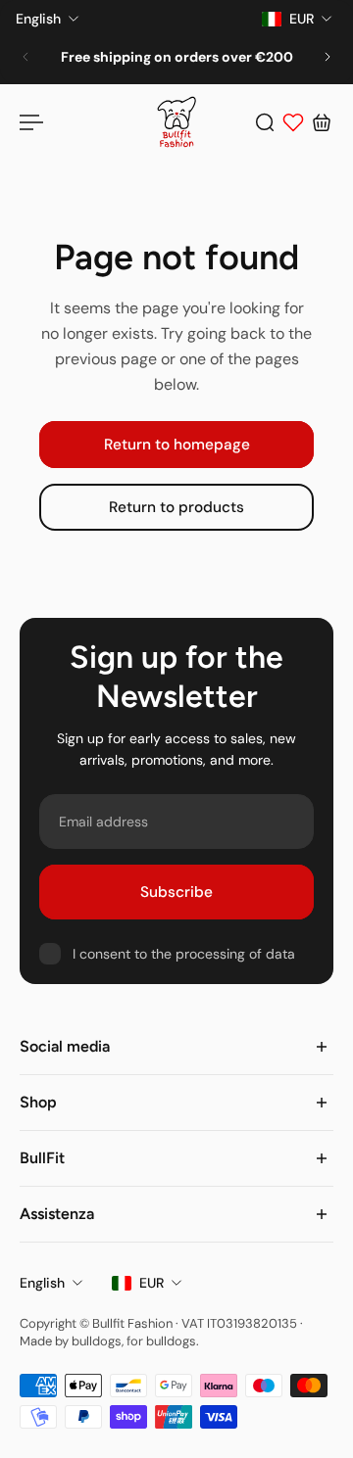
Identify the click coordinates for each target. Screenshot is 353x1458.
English (42, 1283)
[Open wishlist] (293, 122)
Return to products (176, 508)
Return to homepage (177, 444)
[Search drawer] (264, 122)
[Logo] (176, 122)
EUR (151, 1283)
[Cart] (321, 122)
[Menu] (31, 122)
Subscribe (176, 892)
